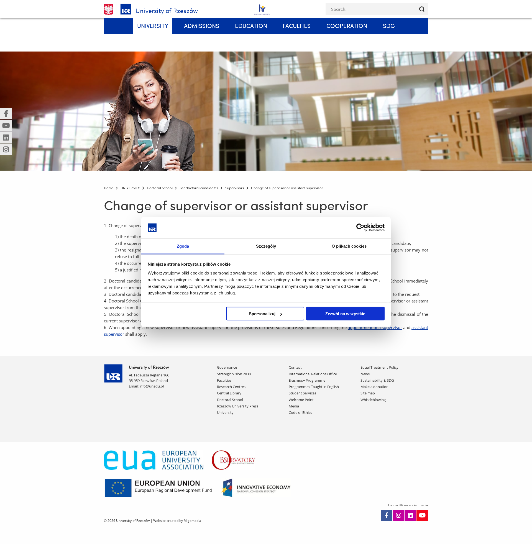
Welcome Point (301, 399)
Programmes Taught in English (314, 386)
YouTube (422, 515)
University (225, 412)
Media (294, 406)
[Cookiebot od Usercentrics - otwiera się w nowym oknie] (360, 228)
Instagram (398, 515)
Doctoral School (230, 399)
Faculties (224, 380)
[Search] (422, 9)
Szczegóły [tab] (266, 245)
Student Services (302, 393)
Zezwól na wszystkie (345, 313)
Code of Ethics (300, 412)
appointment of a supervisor (375, 327)
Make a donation (374, 386)
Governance (227, 367)
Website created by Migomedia (177, 520)
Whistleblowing (373, 399)
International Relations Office (313, 373)
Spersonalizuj (262, 313)
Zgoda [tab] (183, 245)
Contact (295, 367)
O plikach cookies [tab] (349, 245)
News (365, 373)
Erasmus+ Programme (307, 380)
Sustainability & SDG (377, 380)
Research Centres (231, 386)
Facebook (386, 515)
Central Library (229, 393)
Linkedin (410, 515)
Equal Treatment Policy (379, 367)
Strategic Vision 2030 (234, 373)
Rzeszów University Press (237, 406)
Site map (367, 393)
